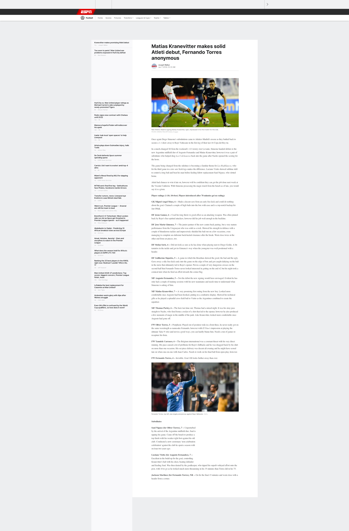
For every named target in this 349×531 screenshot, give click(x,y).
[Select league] (87, 4)
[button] (261, 12)
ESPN (86, 12)
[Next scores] (267, 4)
